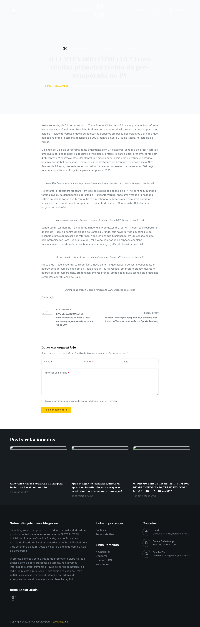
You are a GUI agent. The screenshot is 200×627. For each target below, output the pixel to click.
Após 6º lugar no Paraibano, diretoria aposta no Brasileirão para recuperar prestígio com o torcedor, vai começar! (97, 487)
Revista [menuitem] (80, 10)
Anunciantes (103, 551)
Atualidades (130, 48)
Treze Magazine (59, 621)
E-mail (88, 361)
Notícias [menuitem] (120, 10)
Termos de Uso (105, 534)
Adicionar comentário (56, 372)
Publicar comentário (56, 409)
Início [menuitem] (41, 10)
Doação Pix (180, 10)
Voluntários (102, 564)
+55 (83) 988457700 (164, 544)
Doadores (101, 555)
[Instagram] (13, 10)
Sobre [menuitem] (142, 10)
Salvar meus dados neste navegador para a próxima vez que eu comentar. (81, 401)
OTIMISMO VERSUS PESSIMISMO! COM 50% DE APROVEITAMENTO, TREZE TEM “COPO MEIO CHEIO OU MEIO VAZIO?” (161, 487)
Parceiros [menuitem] (164, 10)
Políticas (101, 530)
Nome (48, 361)
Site (126, 361)
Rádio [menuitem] (60, 10)
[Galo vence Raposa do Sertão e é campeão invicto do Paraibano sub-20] (38, 462)
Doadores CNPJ (105, 560)
